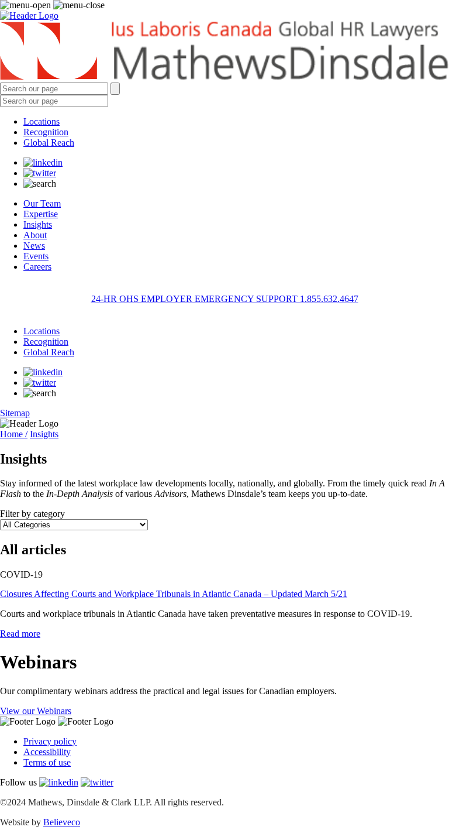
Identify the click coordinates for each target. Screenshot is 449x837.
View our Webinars (35, 711)
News (34, 246)
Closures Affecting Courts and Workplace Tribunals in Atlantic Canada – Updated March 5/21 (173, 594)
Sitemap (15, 413)
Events (36, 256)
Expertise (40, 214)
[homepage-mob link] (29, 15)
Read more (20, 634)
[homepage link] (224, 52)
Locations (41, 121)
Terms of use (47, 762)
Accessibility (47, 752)
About (35, 235)
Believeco (61, 822)
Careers (37, 267)
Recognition (45, 132)
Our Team (42, 203)
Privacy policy (50, 741)
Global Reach (48, 142)
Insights (37, 224)
